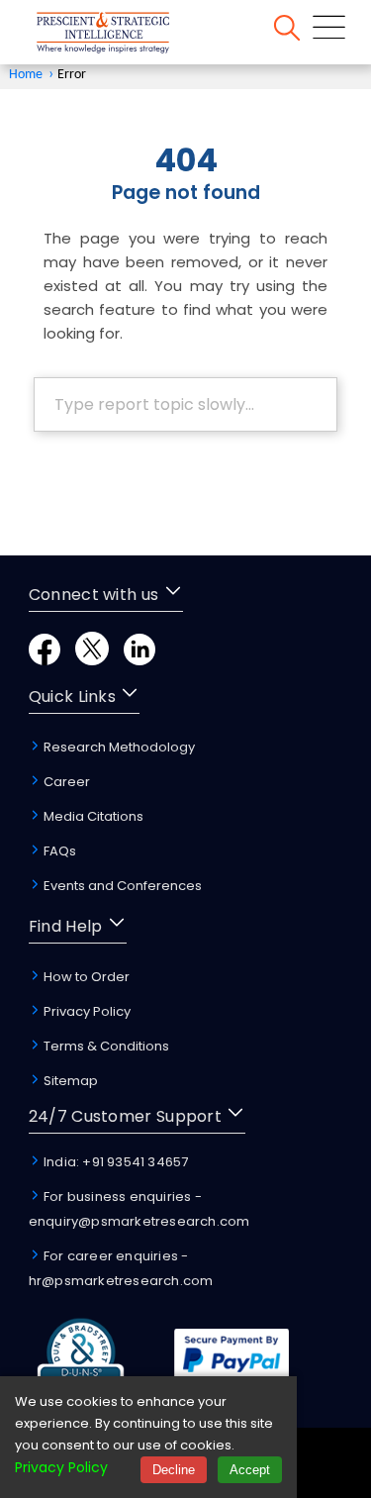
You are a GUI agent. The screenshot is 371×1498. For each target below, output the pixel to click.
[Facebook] (44, 660)
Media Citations (92, 816)
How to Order (85, 976)
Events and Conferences (121, 885)
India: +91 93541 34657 (115, 1161)
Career (65, 781)
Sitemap (69, 1080)
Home (26, 74)
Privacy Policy (86, 1011)
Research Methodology (118, 747)
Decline (173, 1469)
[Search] (287, 31)
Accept (250, 1469)
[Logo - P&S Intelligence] (128, 36)
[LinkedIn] (139, 660)
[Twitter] (92, 660)
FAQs (58, 851)
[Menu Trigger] (329, 31)
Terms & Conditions (105, 1046)
